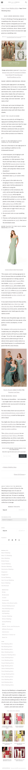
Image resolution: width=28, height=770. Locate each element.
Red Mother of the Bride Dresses (19, 760)
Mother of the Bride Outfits (9, 603)
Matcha (11, 285)
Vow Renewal (5, 585)
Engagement (4, 574)
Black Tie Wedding (6, 555)
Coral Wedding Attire (7, 660)
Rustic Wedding (5, 583)
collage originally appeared (12, 433)
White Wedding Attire (7, 685)
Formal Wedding (6, 577)
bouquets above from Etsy (17, 164)
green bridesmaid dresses (8, 413)
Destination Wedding (7, 569)
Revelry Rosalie (8, 390)
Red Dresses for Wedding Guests (7, 760)
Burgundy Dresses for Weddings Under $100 (7, 727)
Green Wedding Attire (12, 8)
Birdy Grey (8, 290)
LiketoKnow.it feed (6, 435)
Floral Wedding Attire (7, 671)
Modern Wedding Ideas (9, 467)
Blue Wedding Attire (7, 649)
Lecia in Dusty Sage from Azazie (14, 269)
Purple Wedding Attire (7, 663)
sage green (19, 290)
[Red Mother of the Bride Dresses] (19, 752)
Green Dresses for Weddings (7, 744)
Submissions (5, 632)
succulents (18, 199)
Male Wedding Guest (8, 608)
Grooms (4, 597)
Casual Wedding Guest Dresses (19, 727)
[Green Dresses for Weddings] (7, 735)
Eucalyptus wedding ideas (8, 424)
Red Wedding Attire (6, 646)
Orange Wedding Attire (7, 674)
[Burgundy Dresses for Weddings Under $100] (7, 718)
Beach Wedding (5, 552)
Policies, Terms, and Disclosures (11, 626)
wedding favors (9, 204)
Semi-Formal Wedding (7, 580)
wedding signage (7, 194)
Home (3, 8)
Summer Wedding (7, 616)
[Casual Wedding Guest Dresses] (19, 718)
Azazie (18, 281)
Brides (4, 592)
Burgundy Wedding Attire (8, 655)
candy (22, 201)
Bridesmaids (5, 595)
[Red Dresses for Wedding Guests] (7, 752)
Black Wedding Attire (7, 652)
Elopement (4, 572)
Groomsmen (5, 600)
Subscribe (22, 456)
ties (14, 175)
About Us (4, 637)
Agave (3, 288)
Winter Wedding (6, 619)
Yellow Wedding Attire (7, 668)
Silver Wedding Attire (7, 676)
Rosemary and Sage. (14, 392)
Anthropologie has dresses (17, 329)
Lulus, (13, 304)
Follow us (15, 435)
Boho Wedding (5, 558)
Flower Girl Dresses (19, 474)
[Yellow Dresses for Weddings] (19, 735)
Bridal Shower (5, 561)
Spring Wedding (6, 621)
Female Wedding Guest (8, 606)
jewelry (17, 220)
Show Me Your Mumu (7, 306)
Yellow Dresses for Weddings (19, 744)
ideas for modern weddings (9, 429)
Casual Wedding (6, 563)
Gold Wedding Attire (7, 682)
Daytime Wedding (6, 566)
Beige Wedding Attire (7, 665)
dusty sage (13, 283)
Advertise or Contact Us (8, 634)
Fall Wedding (5, 613)
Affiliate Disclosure (7, 629)
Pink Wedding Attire (7, 644)
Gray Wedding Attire (7, 679)
